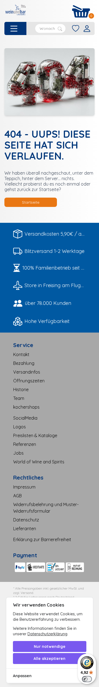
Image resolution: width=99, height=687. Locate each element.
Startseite (30, 202)
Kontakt (21, 354)
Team (18, 398)
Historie (21, 389)
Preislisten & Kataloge (35, 435)
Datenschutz (26, 520)
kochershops (26, 407)
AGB (17, 495)
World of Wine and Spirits (38, 461)
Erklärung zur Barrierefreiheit (42, 539)
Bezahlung (23, 363)
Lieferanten (24, 528)
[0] (81, 11)
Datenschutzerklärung (47, 633)
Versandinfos (26, 372)
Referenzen (24, 444)
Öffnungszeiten (29, 380)
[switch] (87, 679)
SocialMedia (25, 418)
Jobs (18, 453)
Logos (19, 426)
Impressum (24, 487)
